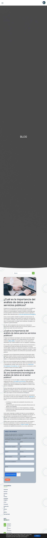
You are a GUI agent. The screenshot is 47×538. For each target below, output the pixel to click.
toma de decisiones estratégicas (27, 314)
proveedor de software (20, 381)
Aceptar (37, 535)
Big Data (31, 396)
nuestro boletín (25, 424)
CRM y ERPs (11, 340)
